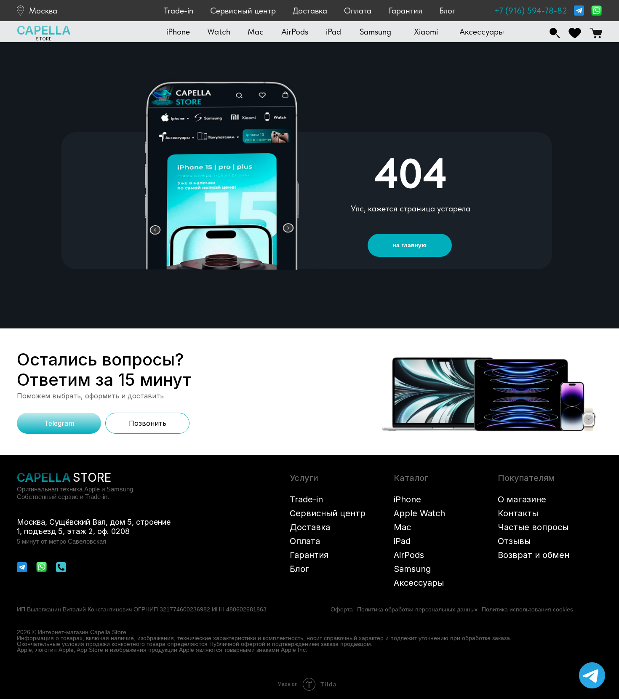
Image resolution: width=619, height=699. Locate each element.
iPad (402, 541)
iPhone (407, 499)
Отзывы (514, 541)
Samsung (412, 569)
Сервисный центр (243, 10)
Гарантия (405, 10)
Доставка (310, 10)
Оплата (357, 10)
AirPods (409, 555)
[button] (178, 31)
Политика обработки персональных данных (417, 609)
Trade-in (178, 10)
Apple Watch (419, 513)
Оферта (342, 609)
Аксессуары (419, 583)
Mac (402, 527)
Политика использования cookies (527, 609)
